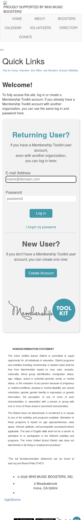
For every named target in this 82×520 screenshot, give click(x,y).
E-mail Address (18, 172)
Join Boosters (50, 70)
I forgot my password (41, 227)
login (8, 499)
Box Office (36, 70)
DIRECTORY (68, 27)
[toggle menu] (2, 50)
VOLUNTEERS (40, 27)
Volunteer (24, 70)
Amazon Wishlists (68, 70)
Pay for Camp (10, 70)
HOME (17, 18)
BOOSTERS (66, 18)
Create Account (41, 273)
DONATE (25, 37)
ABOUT (39, 18)
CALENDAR (13, 27)
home (16, 499)
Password (14, 192)
